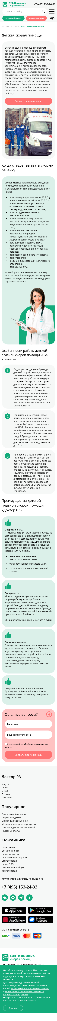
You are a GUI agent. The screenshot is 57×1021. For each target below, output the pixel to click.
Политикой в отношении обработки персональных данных (23, 993)
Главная (6, 26)
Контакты (7, 797)
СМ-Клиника (8, 847)
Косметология (9, 870)
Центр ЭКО (8, 864)
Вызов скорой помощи (14, 814)
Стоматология (9, 860)
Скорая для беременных (15, 820)
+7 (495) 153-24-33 (44, 4)
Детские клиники (11, 850)
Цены (5, 787)
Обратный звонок (14, 18)
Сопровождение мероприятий (18, 827)
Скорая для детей (11, 817)
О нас (5, 790)
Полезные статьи (11, 830)
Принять (13, 1008)
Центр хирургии (10, 854)
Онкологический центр (14, 867)
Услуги (16, 26)
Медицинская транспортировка (19, 824)
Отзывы (6, 794)
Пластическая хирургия (15, 857)
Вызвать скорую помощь (28, 101)
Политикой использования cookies (30, 988)
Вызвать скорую (36, 18)
